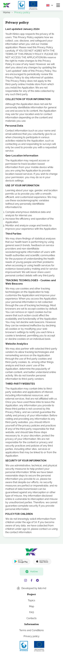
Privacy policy (31, 636)
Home (6, 12)
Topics (31, 600)
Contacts (31, 618)
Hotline (34, 571)
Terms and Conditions (31, 630)
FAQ (31, 612)
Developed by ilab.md (33, 588)
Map (31, 606)
